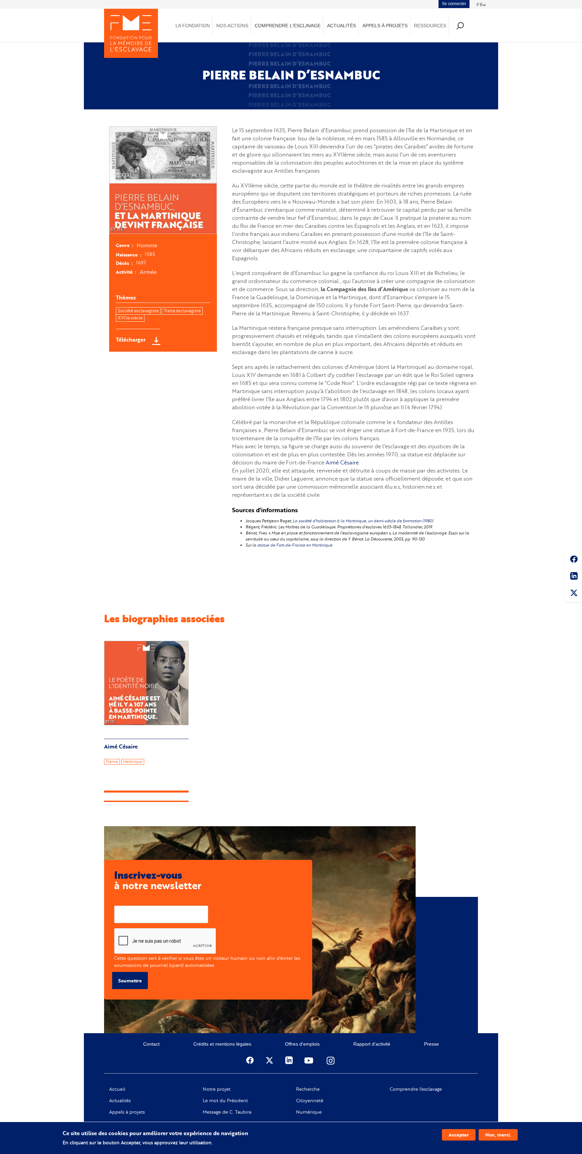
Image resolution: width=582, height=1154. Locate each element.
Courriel (123, 900)
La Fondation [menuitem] (192, 25)
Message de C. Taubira (227, 1112)
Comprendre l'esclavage (416, 1089)
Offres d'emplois (302, 1044)
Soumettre (130, 980)
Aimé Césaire (342, 462)
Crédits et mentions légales (222, 1044)
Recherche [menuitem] (460, 25)
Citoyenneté (309, 1100)
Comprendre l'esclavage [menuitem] (288, 25)
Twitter (573, 594)
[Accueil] (131, 33)
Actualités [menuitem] (341, 25)
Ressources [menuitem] (430, 25)
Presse (431, 1044)
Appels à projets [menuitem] (385, 25)
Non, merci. (498, 1134)
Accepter (459, 1134)
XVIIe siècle (130, 318)
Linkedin (573, 577)
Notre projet (216, 1089)
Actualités (120, 1100)
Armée (148, 272)
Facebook (573, 560)
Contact (151, 1044)
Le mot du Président (225, 1100)
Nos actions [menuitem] (232, 25)
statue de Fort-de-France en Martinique (294, 545)
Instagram (331, 1060)
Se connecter (454, 4)
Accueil (117, 1089)
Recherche (308, 1089)
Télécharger (131, 340)
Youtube (309, 1060)
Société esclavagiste (138, 311)
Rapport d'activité (371, 1044)
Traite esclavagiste (182, 311)
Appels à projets (127, 1112)
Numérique (309, 1112)
